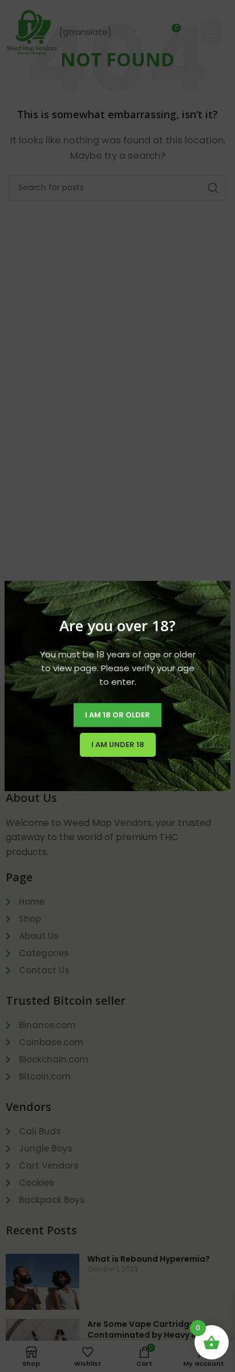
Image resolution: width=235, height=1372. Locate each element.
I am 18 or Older (117, 714)
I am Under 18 (117, 744)
